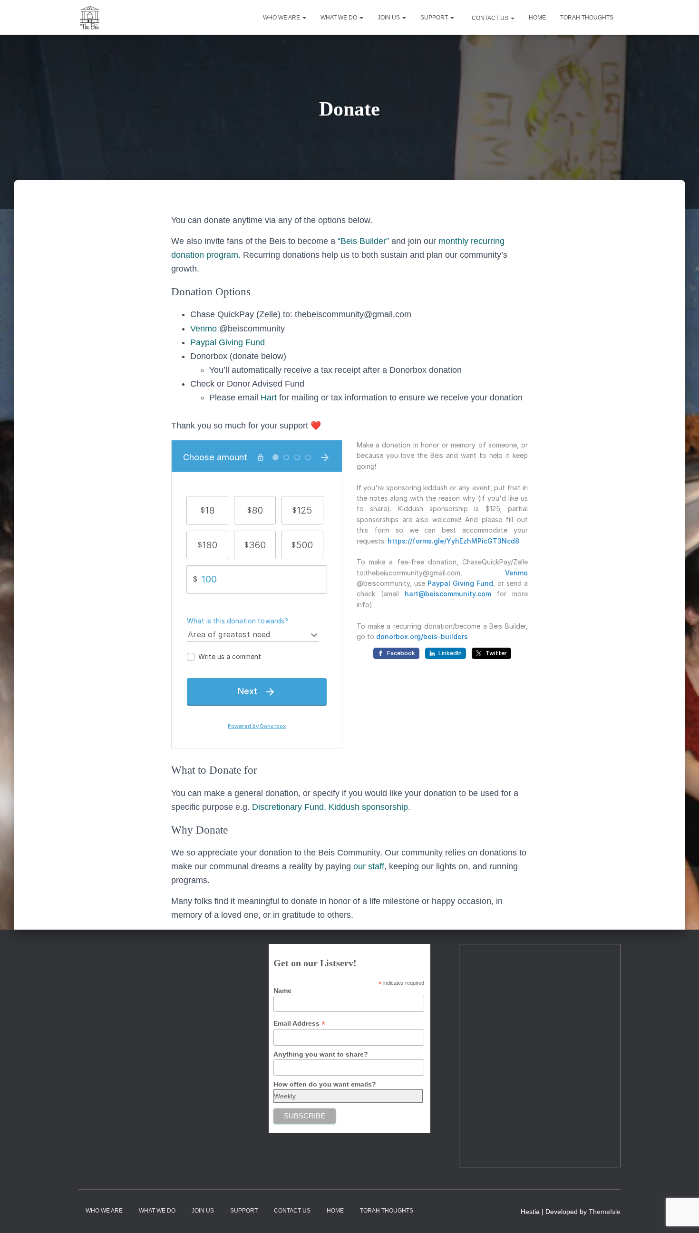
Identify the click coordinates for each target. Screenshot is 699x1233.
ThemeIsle (605, 1211)
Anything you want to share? (320, 1054)
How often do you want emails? (324, 1084)
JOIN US (389, 17)
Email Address (299, 1023)
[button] (303, 17)
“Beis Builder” (363, 241)
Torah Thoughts (586, 17)
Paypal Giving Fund (227, 342)
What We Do (339, 17)
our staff (368, 866)
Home (537, 17)
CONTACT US (490, 18)
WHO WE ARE (282, 17)
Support (434, 17)
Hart (269, 397)
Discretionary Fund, (289, 807)
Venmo (203, 328)
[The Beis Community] (90, 17)
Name (282, 990)
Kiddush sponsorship (368, 807)
